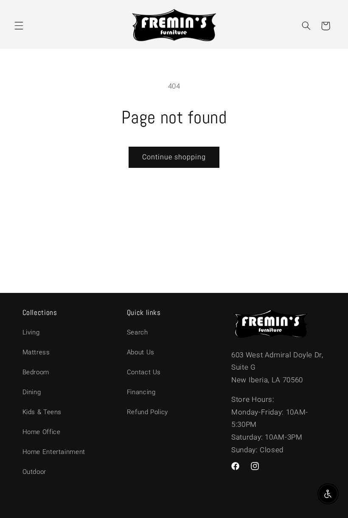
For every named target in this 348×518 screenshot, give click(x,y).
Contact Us (144, 372)
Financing (141, 392)
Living (31, 332)
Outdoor (34, 472)
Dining (31, 392)
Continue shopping (174, 157)
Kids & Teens (42, 412)
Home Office (41, 432)
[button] (18, 26)
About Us (140, 352)
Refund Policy (147, 412)
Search (137, 332)
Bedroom (35, 372)
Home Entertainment (53, 452)
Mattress (36, 352)
